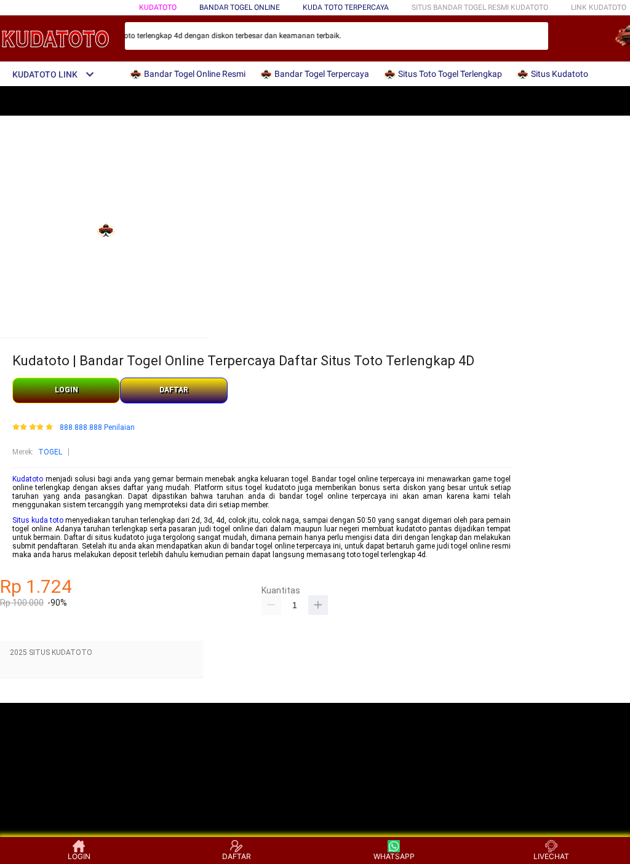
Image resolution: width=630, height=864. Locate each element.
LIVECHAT (551, 856)
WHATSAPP (394, 856)
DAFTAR (173, 390)
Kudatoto (158, 7)
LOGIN (66, 390)
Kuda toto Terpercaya (346, 7)
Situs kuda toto (37, 520)
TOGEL (50, 452)
